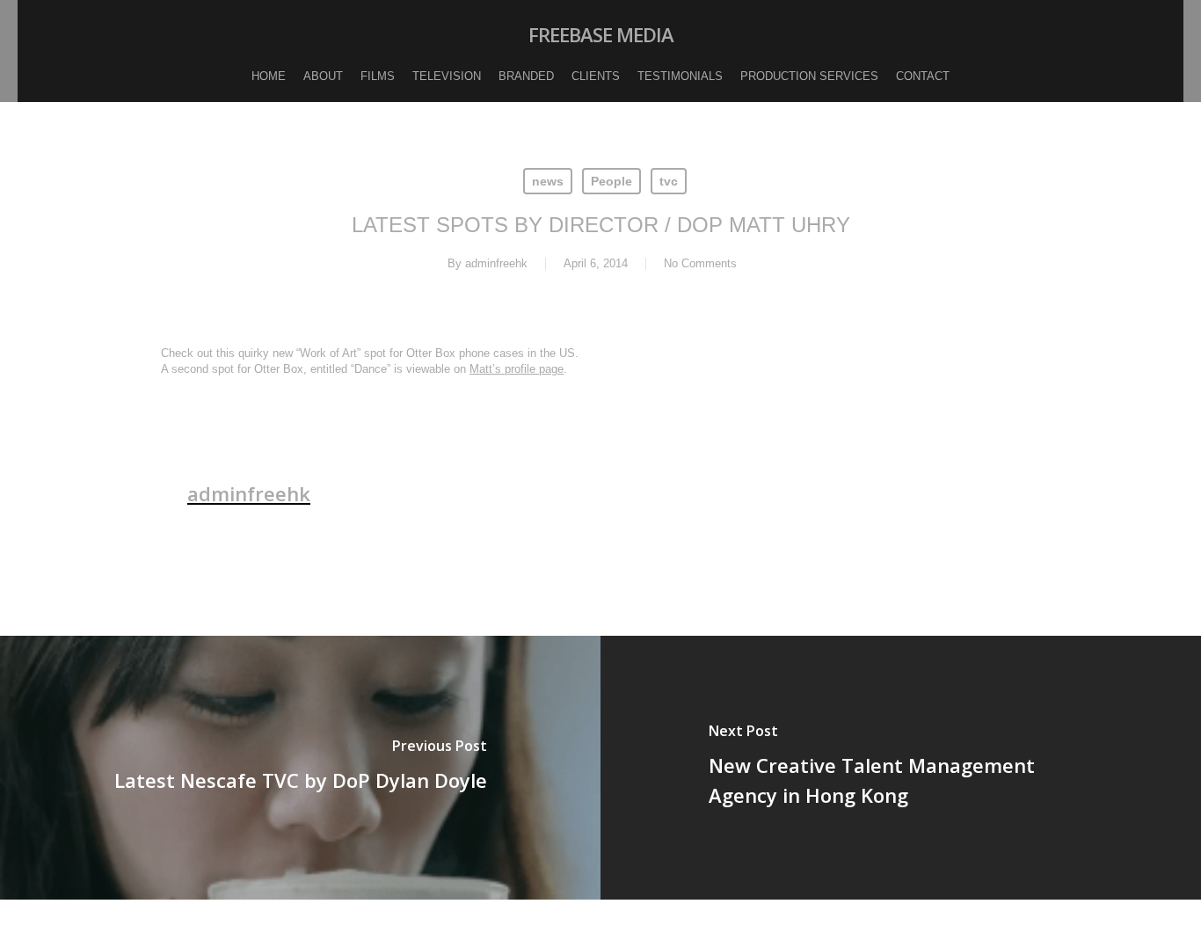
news (548, 181)
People (611, 181)
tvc (668, 181)
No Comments (700, 263)
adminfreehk (496, 263)
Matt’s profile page (516, 368)
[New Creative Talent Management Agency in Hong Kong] (900, 768)
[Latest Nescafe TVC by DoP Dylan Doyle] (300, 768)
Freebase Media (600, 34)
